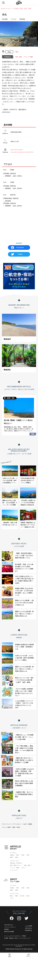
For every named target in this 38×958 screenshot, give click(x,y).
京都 (22, 855)
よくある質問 (28, 926)
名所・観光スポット (15, 865)
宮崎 (16, 8)
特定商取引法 (28, 930)
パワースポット (17, 824)
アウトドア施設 (28, 57)
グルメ (23, 867)
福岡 (11, 857)
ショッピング (14, 870)
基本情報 (5, 19)
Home (3, 8)
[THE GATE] (19, 2)
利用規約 (6, 929)
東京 (17, 855)
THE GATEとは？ (8, 925)
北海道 (12, 855)
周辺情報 (22, 19)
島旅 (18, 827)
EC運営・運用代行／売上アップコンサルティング (17, 938)
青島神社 (7, 370)
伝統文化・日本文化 (15, 863)
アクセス (13, 19)
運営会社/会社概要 (9, 931)
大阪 (27, 855)
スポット (10, 8)
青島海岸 (7, 339)
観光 (11, 896)
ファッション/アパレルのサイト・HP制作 (15, 936)
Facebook (20, 247)
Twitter (20, 254)
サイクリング (7, 824)
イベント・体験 (14, 867)
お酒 (25, 824)
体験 (16, 896)
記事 (9, 956)
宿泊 (27, 896)
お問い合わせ (28, 928)
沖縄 (16, 857)
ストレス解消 (7, 827)
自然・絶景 (18, 57)
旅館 (14, 827)
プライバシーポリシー (10, 927)
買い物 (22, 896)
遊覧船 (30, 824)
